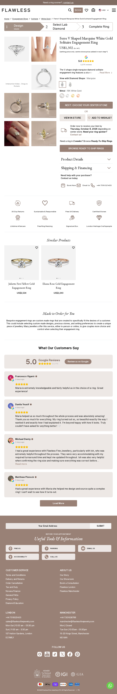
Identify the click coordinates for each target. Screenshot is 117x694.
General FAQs (12, 595)
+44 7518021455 (13, 617)
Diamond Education (14, 603)
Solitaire (34, 19)
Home (6, 19)
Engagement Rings (20, 19)
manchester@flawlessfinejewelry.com (77, 622)
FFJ (79, 690)
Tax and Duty (12, 587)
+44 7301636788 (68, 617)
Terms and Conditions (16, 575)
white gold (46, 19)
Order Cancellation (14, 583)
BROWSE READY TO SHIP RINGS (86, 148)
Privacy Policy (12, 599)
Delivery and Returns (15, 579)
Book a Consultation (69, 583)
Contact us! (76, 135)
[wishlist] (87, 10)
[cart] (93, 10)
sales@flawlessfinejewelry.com (20, 622)
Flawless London (67, 587)
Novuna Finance (13, 591)
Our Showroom (67, 579)
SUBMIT (100, 526)
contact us (68, 3)
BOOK (78, 10)
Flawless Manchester (69, 591)
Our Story (64, 575)
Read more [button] (21, 464)
